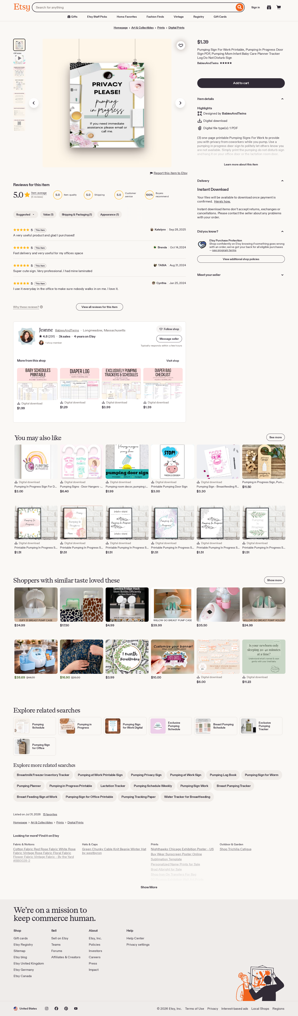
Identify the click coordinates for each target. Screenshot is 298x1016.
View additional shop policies (241, 259)
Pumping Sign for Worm (263, 776)
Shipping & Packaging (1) (77, 214)
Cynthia (161, 283)
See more (275, 437)
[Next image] (180, 103)
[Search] (240, 7)
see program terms (224, 250)
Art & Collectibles (142, 27)
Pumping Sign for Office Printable (91, 798)
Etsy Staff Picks (97, 16)
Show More (149, 887)
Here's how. (222, 201)
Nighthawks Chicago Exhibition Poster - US (182, 849)
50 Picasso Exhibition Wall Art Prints (177, 879)
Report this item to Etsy (171, 173)
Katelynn (160, 229)
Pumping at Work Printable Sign (102, 776)
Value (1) (48, 214)
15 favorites (50, 814)
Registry (198, 16)
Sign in (255, 7)
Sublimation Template (166, 859)
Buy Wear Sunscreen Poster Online (176, 854)
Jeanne (46, 330)
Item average (39, 192)
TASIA (162, 265)
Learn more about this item (241, 164)
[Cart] (279, 7)
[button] (169, 338)
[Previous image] (34, 103)
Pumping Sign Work (196, 787)
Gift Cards (220, 16)
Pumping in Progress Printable (72, 787)
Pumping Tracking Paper (140, 798)
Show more (274, 580)
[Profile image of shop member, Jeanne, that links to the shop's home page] (41, 343)
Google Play (58, 990)
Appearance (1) (109, 214)
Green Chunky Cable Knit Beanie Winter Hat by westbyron (114, 851)
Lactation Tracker (115, 787)
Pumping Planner (31, 787)
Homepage (121, 27)
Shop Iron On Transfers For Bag (173, 874)
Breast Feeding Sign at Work (39, 798)
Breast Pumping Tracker (235, 787)
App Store (27, 990)
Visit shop (172, 360)
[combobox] (133, 7)
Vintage (179, 16)
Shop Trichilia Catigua (235, 849)
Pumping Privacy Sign (148, 776)
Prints (161, 27)
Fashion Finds (155, 16)
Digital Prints (176, 27)
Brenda (162, 247)
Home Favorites (127, 16)
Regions (278, 1009)
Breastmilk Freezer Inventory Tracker (45, 776)
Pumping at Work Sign (187, 776)
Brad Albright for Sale (166, 869)
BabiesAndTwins (208, 63)
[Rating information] (40, 336)
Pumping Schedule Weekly (154, 787)
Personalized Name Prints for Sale (175, 864)
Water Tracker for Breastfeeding (189, 798)
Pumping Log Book (225, 776)
